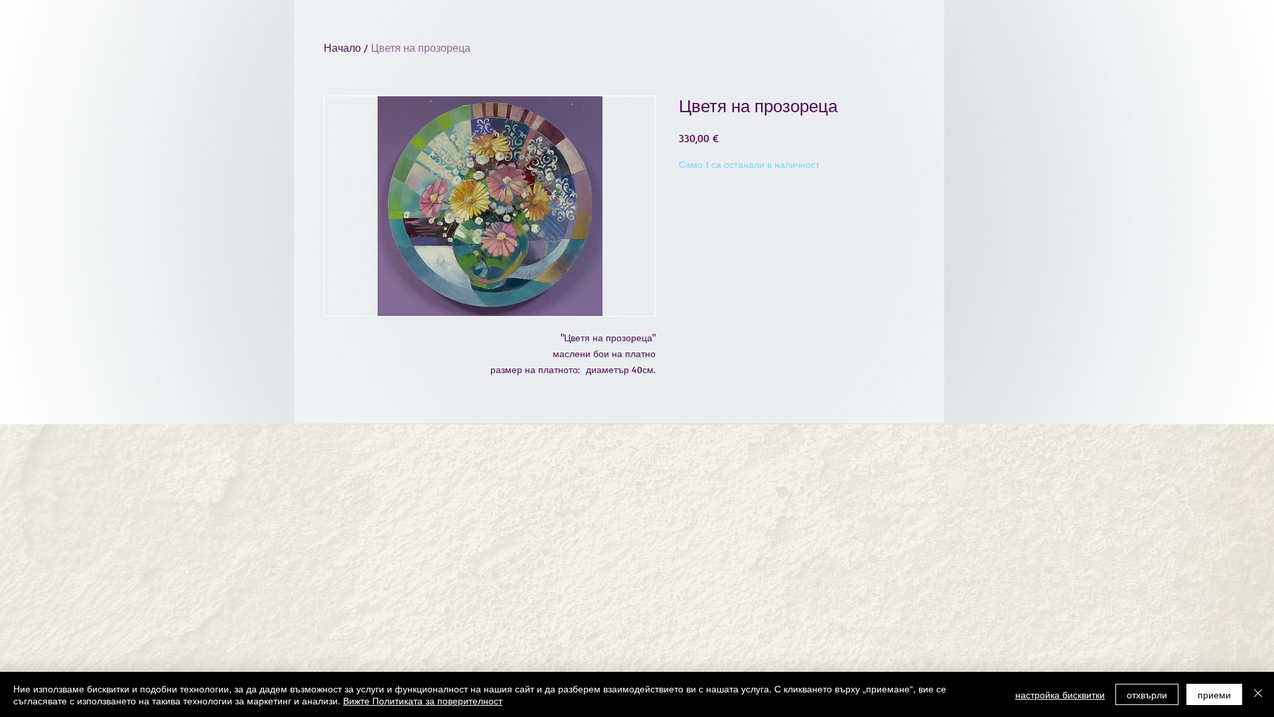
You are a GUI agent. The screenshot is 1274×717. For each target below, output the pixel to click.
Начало (342, 47)
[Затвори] (1258, 694)
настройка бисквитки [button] (1060, 694)
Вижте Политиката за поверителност (422, 700)
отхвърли (1147, 694)
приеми (1214, 694)
